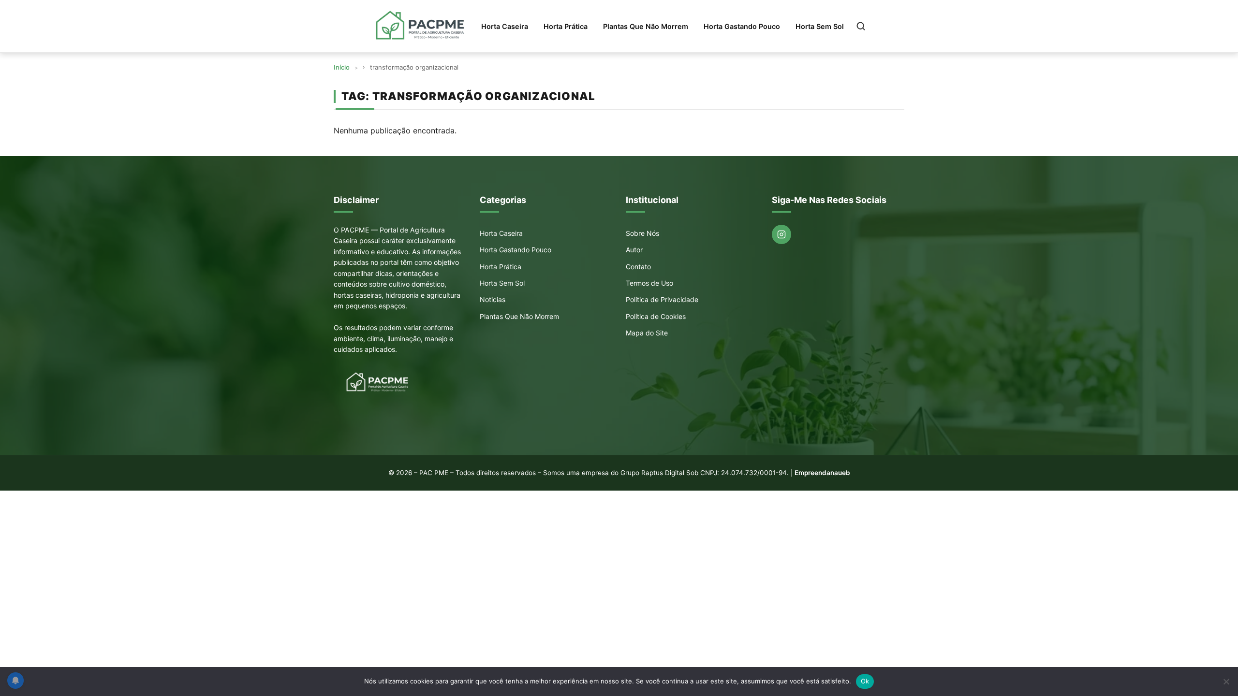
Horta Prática (566, 26)
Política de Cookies (656, 316)
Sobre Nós (642, 233)
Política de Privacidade (662, 299)
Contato (638, 266)
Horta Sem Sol (820, 26)
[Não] (1226, 681)
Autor (634, 250)
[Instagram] (781, 234)
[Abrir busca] (861, 26)
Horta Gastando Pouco (742, 26)
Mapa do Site (647, 333)
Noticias (492, 299)
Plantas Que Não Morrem (645, 26)
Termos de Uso (649, 283)
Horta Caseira (504, 26)
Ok (865, 681)
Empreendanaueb (822, 473)
